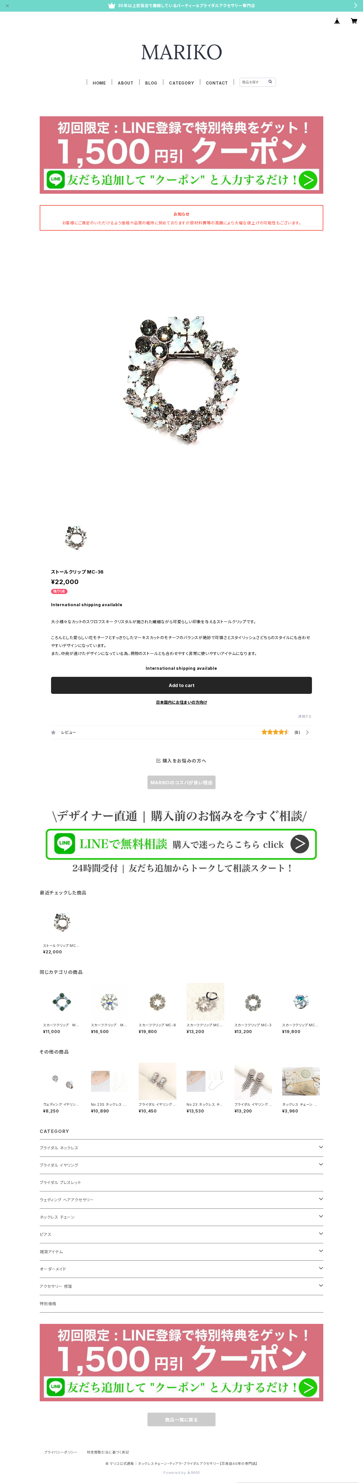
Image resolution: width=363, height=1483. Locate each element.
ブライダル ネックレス (59, 1147)
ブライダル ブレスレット (60, 1182)
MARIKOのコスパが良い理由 (182, 782)
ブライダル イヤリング (59, 1165)
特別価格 (48, 1303)
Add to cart (182, 685)
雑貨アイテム (51, 1251)
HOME (99, 83)
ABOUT (126, 83)
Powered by (175, 1473)
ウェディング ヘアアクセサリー (67, 1199)
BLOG (151, 83)
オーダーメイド (53, 1269)
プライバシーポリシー (61, 1452)
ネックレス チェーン (57, 1217)
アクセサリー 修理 (56, 1286)
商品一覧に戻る (181, 1420)
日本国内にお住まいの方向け (181, 702)
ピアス (45, 1234)
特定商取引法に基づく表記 (108, 1452)
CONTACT (217, 83)
